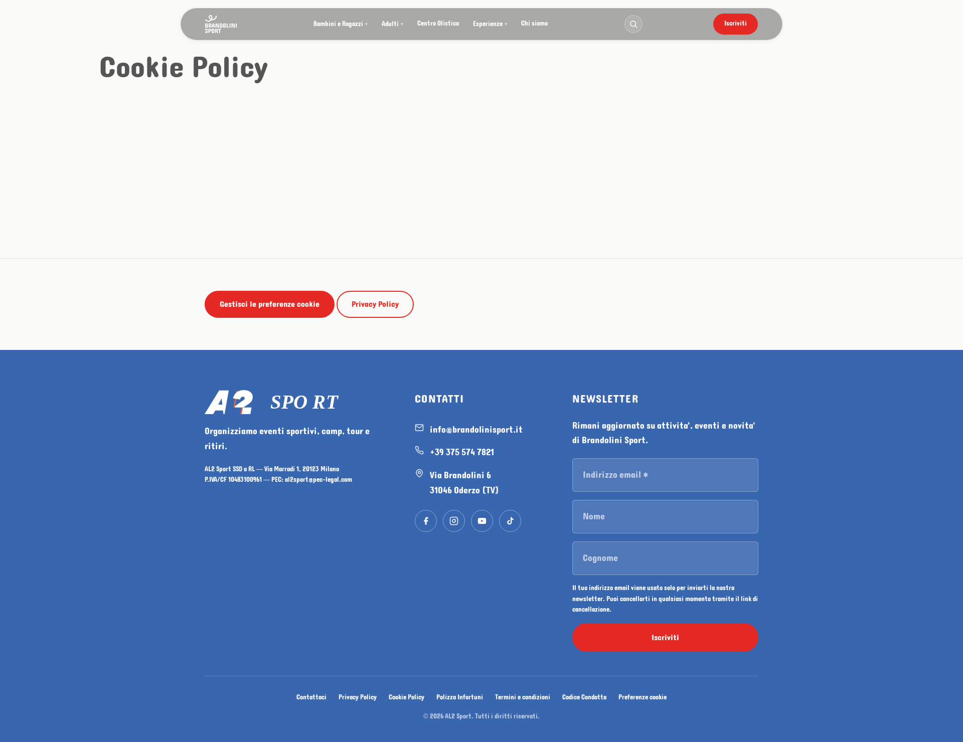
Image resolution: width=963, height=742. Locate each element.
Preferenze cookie (642, 697)
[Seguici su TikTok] (510, 521)
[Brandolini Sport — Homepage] (221, 24)
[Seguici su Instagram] (454, 521)
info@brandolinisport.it (476, 430)
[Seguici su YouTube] (482, 521)
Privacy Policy (375, 304)
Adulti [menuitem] (392, 24)
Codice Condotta (584, 697)
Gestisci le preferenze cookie (269, 304)
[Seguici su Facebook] (426, 521)
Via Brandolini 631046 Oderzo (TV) (464, 483)
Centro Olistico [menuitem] (438, 24)
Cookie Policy (406, 697)
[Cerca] (633, 24)
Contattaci (311, 697)
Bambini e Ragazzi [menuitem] (340, 24)
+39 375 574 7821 (462, 452)
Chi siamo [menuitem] (534, 24)
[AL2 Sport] (298, 402)
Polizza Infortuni (459, 697)
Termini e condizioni (522, 697)
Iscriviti (735, 24)
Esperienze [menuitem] (490, 24)
